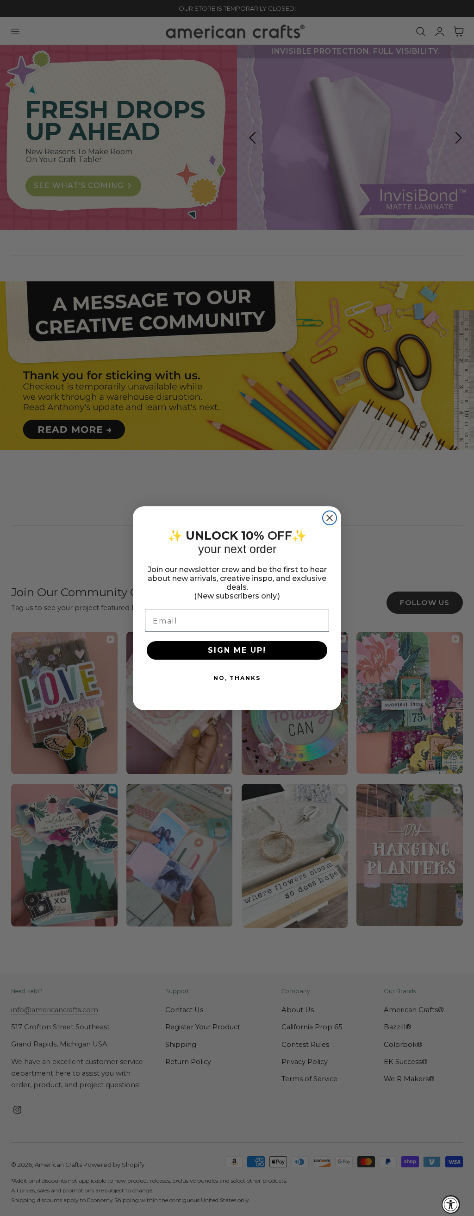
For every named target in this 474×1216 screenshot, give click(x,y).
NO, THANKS (237, 677)
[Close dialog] (330, 518)
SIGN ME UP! (237, 650)
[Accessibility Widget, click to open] (451, 1204)
